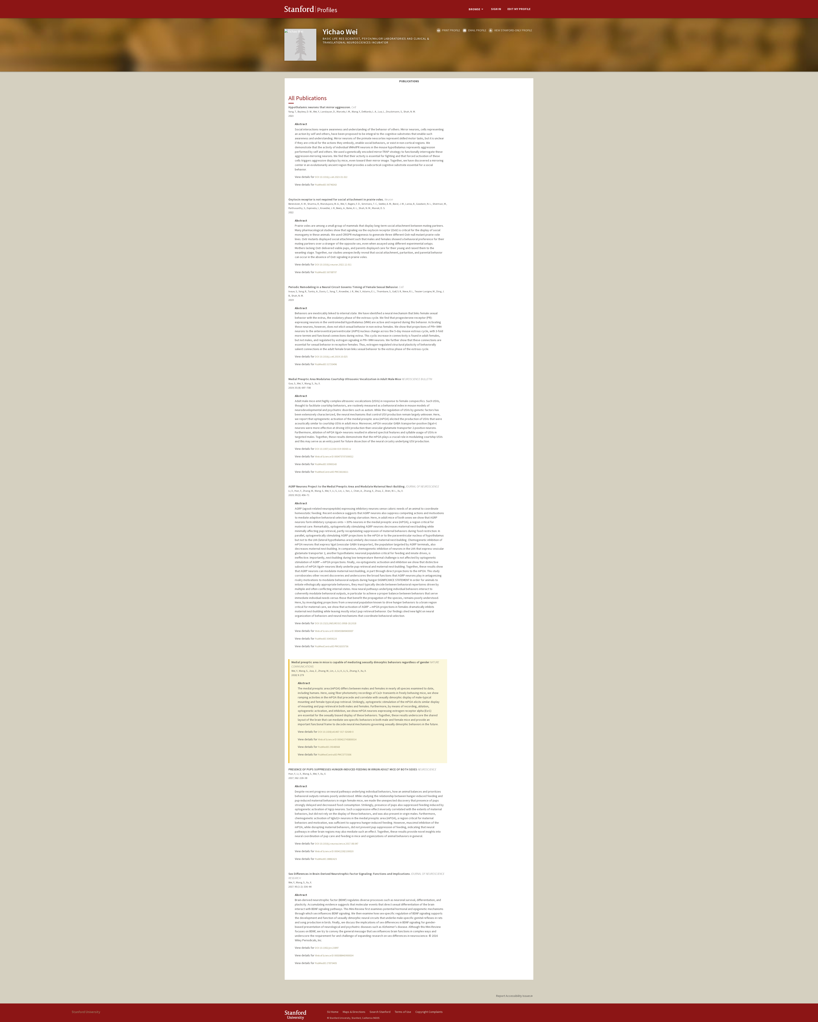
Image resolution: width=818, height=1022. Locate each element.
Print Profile (450, 30)
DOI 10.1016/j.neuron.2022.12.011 (333, 264)
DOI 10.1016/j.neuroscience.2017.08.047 (336, 843)
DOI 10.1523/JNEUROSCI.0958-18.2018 (335, 623)
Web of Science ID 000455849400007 (334, 631)
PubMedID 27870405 (326, 963)
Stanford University (302, 1015)
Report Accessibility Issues (513, 996)
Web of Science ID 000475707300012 (334, 456)
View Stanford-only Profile (513, 30)
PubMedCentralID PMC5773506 (334, 754)
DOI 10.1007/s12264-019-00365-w (333, 448)
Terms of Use (403, 1012)
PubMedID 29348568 (329, 746)
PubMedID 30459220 (326, 638)
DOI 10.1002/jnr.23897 (327, 947)
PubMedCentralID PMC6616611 (331, 471)
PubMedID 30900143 (326, 464)
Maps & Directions (354, 1012)
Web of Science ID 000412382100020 (334, 851)
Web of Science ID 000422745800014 (337, 739)
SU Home (332, 1012)
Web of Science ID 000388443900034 (334, 955)
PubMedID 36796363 (326, 184)
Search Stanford (380, 1012)
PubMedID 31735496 (326, 364)
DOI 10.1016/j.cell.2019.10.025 (331, 356)
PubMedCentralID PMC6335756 (331, 646)
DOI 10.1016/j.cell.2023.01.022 (331, 177)
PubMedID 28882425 (326, 859)
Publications (409, 81)
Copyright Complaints (429, 1012)
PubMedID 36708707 (326, 272)
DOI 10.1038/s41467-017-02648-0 (335, 731)
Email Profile (477, 30)
